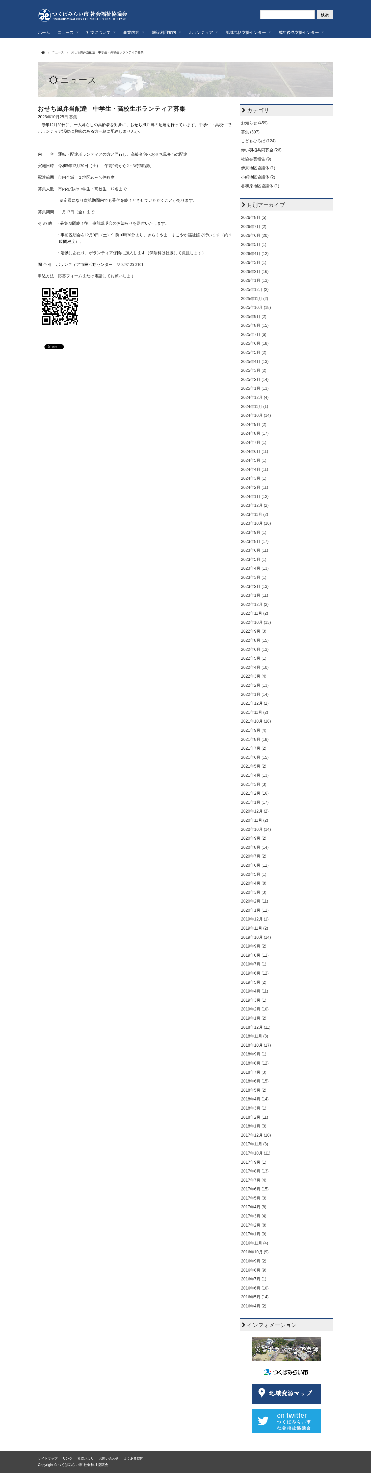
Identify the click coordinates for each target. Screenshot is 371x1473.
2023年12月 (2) (255, 505)
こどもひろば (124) (258, 141)
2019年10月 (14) (256, 937)
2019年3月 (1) (253, 1000)
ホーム (44, 32)
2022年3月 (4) (253, 676)
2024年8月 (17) (255, 433)
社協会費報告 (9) (256, 159)
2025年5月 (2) (253, 352)
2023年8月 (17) (255, 541)
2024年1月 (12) (255, 496)
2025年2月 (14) (255, 379)
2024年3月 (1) (253, 478)
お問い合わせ (109, 1458)
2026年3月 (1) (253, 262)
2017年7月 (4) (253, 1180)
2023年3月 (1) (253, 577)
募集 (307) (250, 132)
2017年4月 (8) (253, 1207)
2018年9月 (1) (253, 1054)
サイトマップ (48, 1458)
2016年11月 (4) (254, 1243)
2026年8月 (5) (253, 217)
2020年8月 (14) (255, 847)
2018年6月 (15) (255, 1081)
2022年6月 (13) (255, 649)
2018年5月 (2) (253, 1090)
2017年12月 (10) (256, 1135)
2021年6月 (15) (255, 757)
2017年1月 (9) (253, 1234)
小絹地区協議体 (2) (258, 177)
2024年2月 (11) (254, 487)
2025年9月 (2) (253, 316)
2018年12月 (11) (255, 1027)
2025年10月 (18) (256, 307)
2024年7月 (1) (253, 442)
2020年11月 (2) (254, 820)
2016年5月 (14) (255, 1297)
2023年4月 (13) (255, 568)
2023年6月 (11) (254, 550)
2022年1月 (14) (255, 694)
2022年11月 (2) (254, 613)
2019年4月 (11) (254, 991)
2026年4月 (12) (255, 253)
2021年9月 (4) (253, 730)
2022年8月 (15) (255, 640)
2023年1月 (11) (254, 595)
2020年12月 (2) (255, 811)
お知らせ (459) (254, 123)
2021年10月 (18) (256, 721)
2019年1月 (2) (253, 1018)
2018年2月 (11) (254, 1117)
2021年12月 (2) (255, 703)
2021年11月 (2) (254, 712)
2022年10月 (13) (256, 622)
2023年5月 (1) (253, 559)
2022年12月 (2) (255, 604)
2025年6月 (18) (255, 343)
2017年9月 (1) (253, 1162)
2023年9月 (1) (253, 532)
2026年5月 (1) (253, 244)
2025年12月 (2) (255, 289)
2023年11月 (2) (254, 514)
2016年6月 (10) (255, 1288)
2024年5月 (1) (253, 460)
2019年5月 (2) (253, 982)
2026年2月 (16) (255, 271)
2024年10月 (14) (256, 415)
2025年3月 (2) (253, 370)
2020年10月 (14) (256, 829)
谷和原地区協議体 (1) (260, 186)
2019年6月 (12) (255, 973)
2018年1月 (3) (253, 1126)
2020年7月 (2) (253, 856)
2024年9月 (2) (253, 424)
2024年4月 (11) (254, 469)
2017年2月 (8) (253, 1225)
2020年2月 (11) (254, 901)
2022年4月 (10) (255, 667)
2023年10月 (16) (256, 523)
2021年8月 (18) (255, 739)
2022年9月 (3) (253, 631)
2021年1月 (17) (255, 802)
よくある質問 (133, 1458)
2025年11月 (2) (254, 298)
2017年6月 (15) (255, 1189)
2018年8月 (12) (255, 1063)
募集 (73, 117)
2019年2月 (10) (255, 1009)
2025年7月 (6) (253, 334)
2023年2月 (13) (255, 586)
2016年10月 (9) (255, 1252)
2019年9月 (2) (253, 946)
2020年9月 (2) (253, 838)
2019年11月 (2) (254, 928)
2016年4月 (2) (253, 1306)
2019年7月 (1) (253, 964)
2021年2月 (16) (255, 793)
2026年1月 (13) (255, 280)
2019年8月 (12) (255, 955)
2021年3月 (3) (253, 784)
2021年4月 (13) (255, 775)
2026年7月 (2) (253, 226)
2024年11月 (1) (254, 406)
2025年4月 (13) (255, 361)
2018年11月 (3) (254, 1036)
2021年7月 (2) (253, 748)
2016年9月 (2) (253, 1261)
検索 (325, 14)
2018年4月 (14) (255, 1099)
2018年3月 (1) (253, 1108)
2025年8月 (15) (255, 325)
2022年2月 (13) (255, 685)
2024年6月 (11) (254, 451)
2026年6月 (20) (255, 235)
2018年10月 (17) (256, 1045)
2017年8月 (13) (255, 1171)
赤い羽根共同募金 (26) (261, 150)
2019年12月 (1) (255, 919)
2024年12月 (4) (255, 397)
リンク (67, 1458)
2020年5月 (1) (253, 874)
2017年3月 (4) (253, 1216)
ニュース (78, 80)
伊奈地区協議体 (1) (258, 168)
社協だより (85, 1458)
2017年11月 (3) (254, 1144)
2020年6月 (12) (255, 865)
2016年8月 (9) (253, 1270)
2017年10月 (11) (255, 1153)
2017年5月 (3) (253, 1198)
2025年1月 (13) (255, 388)
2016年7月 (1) (253, 1279)
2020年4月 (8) (253, 883)
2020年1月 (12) (255, 910)
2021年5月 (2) (253, 766)
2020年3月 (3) (253, 892)
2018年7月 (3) (253, 1072)
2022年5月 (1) (253, 658)
